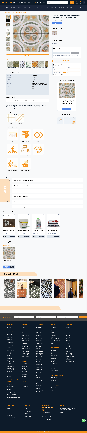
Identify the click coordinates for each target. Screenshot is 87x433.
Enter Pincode (55, 51)
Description (9, 100)
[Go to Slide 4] (8, 30)
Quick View (12, 236)
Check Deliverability (75, 53)
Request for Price (57, 23)
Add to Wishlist (66, 60)
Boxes (69, 67)
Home (6, 12)
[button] (31, 33)
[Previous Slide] (14, 33)
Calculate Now (65, 72)
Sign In (72, 2)
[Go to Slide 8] (8, 48)
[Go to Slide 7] (8, 44)
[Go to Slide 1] (8, 17)
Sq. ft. (54, 67)
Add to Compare (7, 215)
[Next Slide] (48, 33)
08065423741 (30, 2)
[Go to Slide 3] (8, 25)
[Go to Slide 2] (8, 21)
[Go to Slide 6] (8, 39)
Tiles (10, 12)
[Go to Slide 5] (8, 34)
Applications (18, 100)
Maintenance (27, 100)
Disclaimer (35, 100)
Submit (83, 317)
